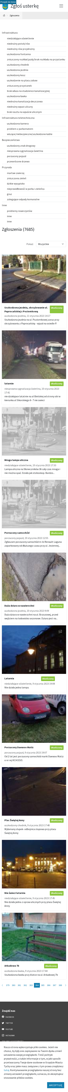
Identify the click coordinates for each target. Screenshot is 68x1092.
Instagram (10, 1035)
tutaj (6, 1070)
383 (31, 985)
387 (54, 985)
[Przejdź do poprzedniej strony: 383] (2, 985)
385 (42, 985)
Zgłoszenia (14, 15)
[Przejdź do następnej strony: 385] (65, 985)
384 (37, 985)
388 (60, 985)
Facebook (9, 1017)
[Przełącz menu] (61, 6)
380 (13, 985)
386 (48, 985)
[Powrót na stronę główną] (4, 15)
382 (25, 985)
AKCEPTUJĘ (55, 1085)
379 (7, 985)
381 (19, 985)
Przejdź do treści (8, 2)
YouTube (9, 1029)
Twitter (9, 1023)
